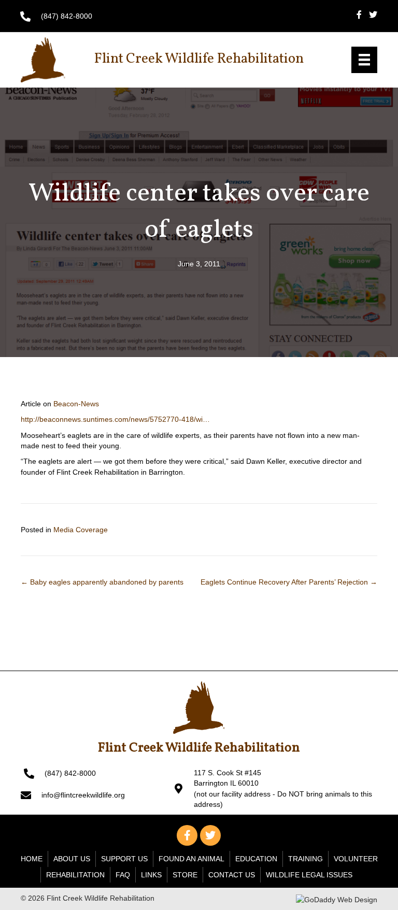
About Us (71, 859)
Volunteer (356, 859)
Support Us (124, 859)
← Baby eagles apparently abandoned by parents (102, 582)
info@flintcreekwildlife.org (83, 795)
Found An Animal (191, 859)
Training (305, 859)
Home (31, 859)
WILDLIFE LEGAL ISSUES (309, 875)
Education (256, 859)
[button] (187, 835)
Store (185, 875)
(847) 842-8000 (66, 16)
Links (151, 875)
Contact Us (231, 875)
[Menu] (364, 60)
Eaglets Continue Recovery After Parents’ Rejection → (289, 582)
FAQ (123, 875)
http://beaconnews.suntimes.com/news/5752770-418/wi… (115, 419)
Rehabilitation (75, 875)
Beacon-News (76, 404)
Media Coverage (80, 529)
